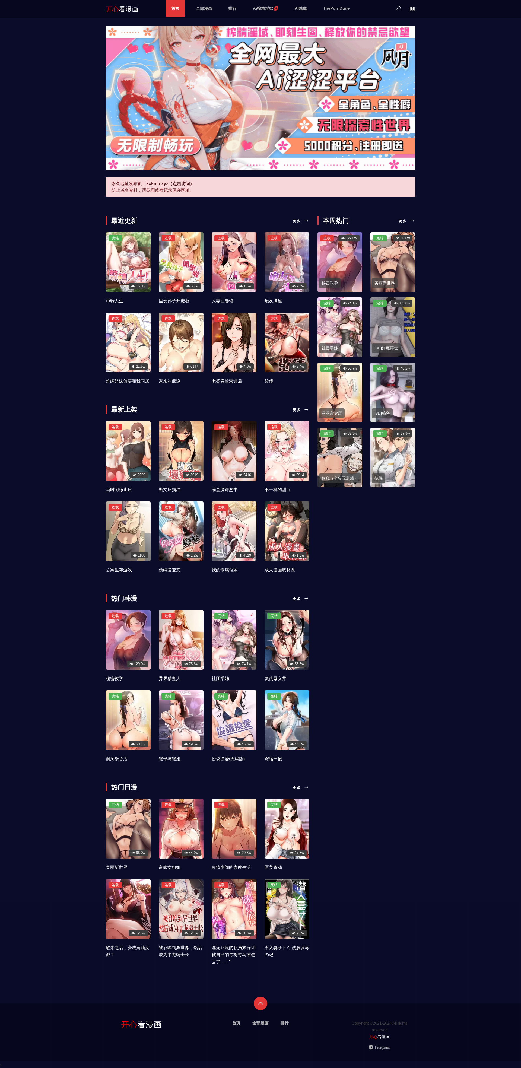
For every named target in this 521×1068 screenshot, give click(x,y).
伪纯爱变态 (169, 570)
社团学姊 (220, 678)
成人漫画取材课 (280, 570)
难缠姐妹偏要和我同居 (127, 381)
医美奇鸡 (273, 867)
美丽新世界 (117, 867)
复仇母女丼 (275, 678)
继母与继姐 (169, 758)
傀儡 (378, 478)
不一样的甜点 (278, 489)
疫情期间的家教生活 (231, 867)
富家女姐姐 (169, 867)
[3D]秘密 (382, 413)
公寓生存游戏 (119, 570)
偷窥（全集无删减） (340, 478)
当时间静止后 (119, 489)
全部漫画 (204, 8)
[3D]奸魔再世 (386, 348)
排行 (232, 8)
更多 (298, 221)
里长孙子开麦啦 (174, 300)
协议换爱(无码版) (228, 758)
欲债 (269, 381)
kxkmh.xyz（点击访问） (170, 183)
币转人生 (114, 300)
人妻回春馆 (222, 300)
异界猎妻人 (169, 678)
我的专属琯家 (225, 570)
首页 (175, 8)
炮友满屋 (273, 300)
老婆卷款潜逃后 (227, 381)
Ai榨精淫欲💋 (265, 8)
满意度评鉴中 (225, 489)
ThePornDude (336, 8)
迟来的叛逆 (169, 381)
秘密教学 (114, 678)
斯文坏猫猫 (169, 489)
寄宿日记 (273, 758)
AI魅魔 (301, 8)
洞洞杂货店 (117, 758)
